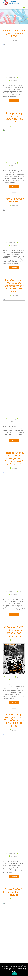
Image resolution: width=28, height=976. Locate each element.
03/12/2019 (15, 899)
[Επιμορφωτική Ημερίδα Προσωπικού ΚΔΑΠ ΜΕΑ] (14, 144)
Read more (14, 101)
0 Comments (14, 80)
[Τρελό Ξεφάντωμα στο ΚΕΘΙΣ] (14, 224)
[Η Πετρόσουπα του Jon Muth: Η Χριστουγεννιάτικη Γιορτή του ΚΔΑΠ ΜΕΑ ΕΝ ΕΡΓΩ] (14, 530)
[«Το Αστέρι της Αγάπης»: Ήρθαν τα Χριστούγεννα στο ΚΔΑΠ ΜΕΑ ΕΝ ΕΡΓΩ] (14, 792)
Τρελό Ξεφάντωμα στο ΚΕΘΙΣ (14, 200)
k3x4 (20, 77)
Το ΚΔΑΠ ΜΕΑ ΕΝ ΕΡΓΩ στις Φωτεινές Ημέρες (14, 892)
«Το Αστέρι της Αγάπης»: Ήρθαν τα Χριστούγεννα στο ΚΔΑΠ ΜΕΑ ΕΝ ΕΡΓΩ (14, 720)
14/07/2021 (15, 40)
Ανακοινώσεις (12, 77)
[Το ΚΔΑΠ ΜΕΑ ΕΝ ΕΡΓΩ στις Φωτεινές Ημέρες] (14, 961)
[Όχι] (26, 969)
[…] (16, 96)
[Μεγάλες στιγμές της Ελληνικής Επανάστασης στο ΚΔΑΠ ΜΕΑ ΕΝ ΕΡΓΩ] (14, 357)
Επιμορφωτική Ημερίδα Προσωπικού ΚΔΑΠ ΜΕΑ (14, 117)
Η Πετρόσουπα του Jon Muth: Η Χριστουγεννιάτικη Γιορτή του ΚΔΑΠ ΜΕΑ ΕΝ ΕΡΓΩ (14, 458)
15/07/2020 (15, 640)
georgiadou (20, 677)
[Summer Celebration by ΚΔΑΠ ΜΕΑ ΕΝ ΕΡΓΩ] (14, 59)
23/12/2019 (15, 730)
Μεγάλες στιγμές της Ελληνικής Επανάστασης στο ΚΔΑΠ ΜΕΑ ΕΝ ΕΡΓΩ (14, 286)
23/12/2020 (15, 468)
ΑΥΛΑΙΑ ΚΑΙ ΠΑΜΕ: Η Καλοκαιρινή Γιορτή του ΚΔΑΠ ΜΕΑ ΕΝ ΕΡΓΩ (14, 631)
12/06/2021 (15, 126)
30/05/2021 (15, 205)
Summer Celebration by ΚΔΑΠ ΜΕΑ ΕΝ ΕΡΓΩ (14, 33)
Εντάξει (14, 973)
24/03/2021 (15, 295)
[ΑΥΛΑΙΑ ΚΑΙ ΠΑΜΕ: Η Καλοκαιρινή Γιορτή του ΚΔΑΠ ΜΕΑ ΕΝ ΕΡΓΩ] (14, 658)
